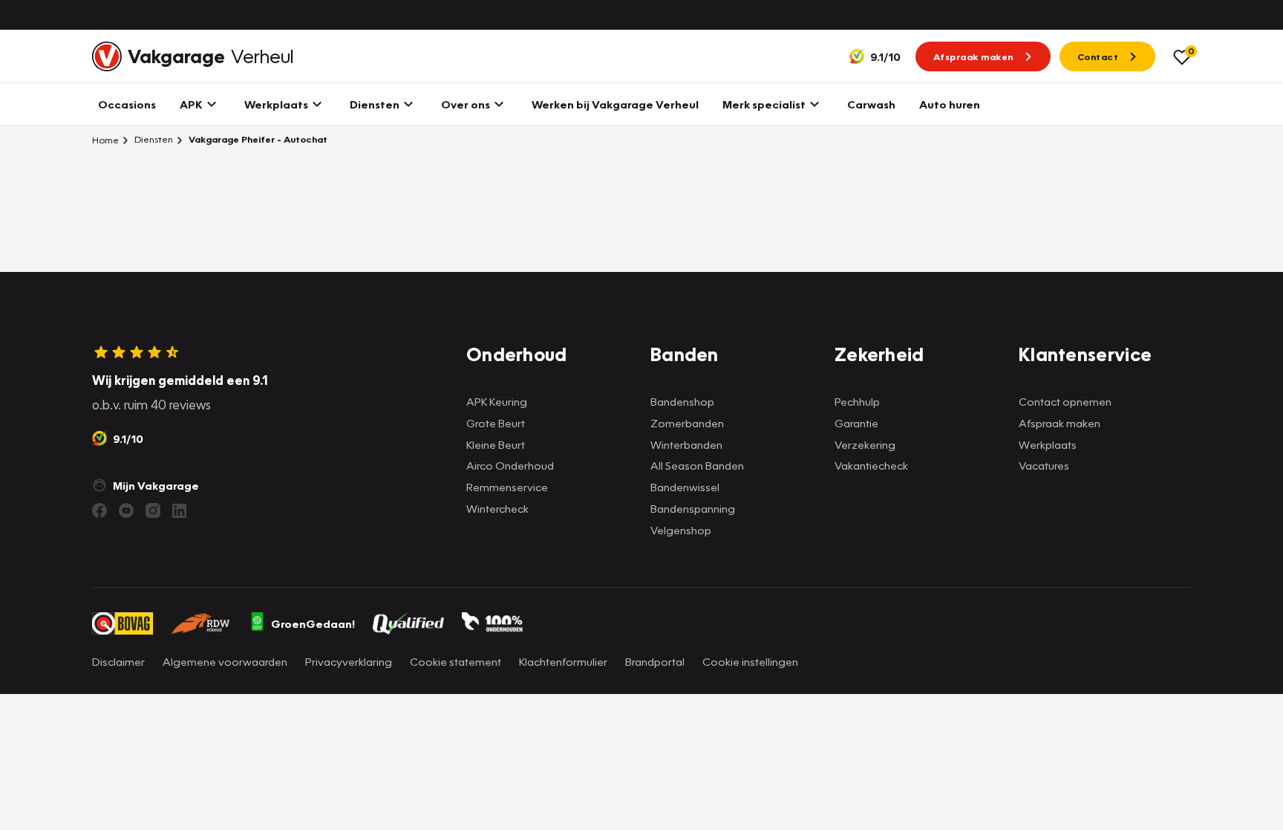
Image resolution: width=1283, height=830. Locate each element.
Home (105, 139)
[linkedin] (179, 510)
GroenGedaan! (313, 623)
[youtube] (126, 510)
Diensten (152, 139)
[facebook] (99, 510)
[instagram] (153, 510)
